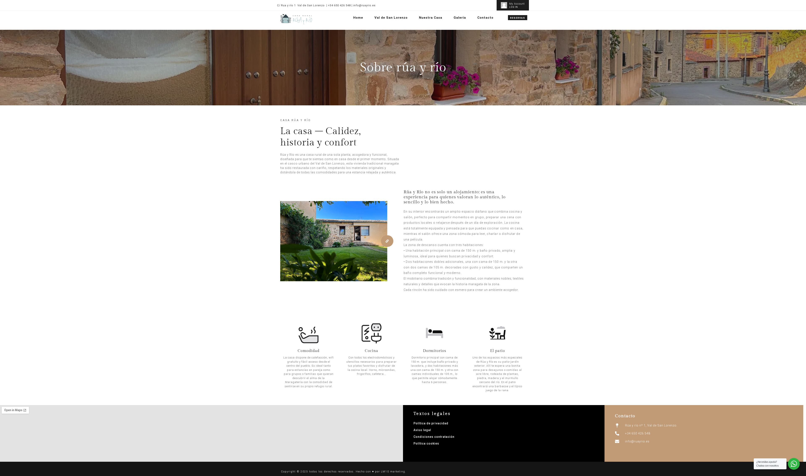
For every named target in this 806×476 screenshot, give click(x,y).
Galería (460, 17)
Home (358, 17)
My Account (517, 3)
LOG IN (513, 7)
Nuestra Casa (430, 17)
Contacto (485, 17)
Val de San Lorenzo (391, 17)
